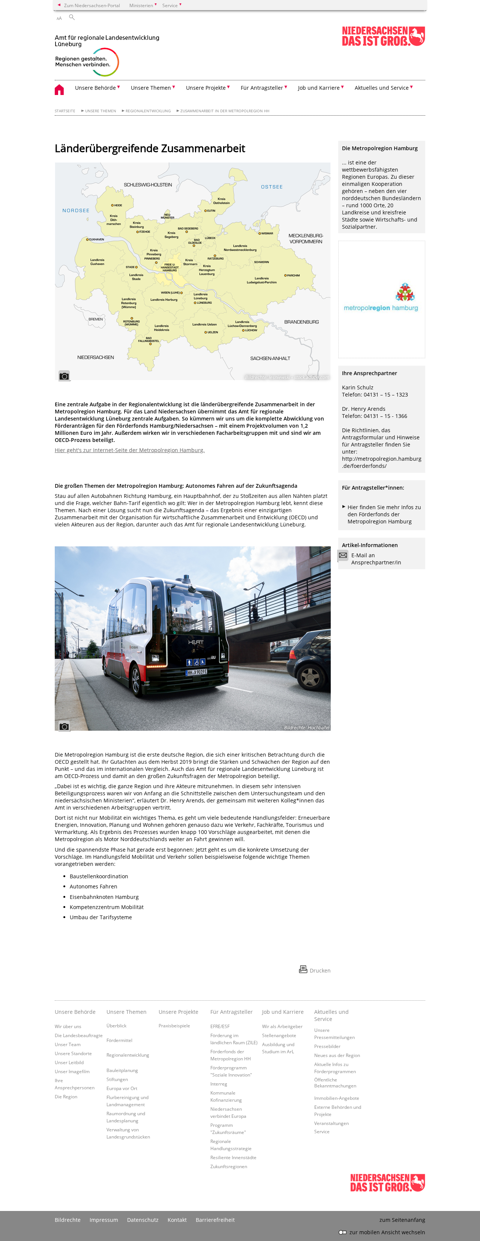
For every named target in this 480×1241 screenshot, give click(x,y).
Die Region (66, 1096)
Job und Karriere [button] (319, 87)
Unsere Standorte (73, 1053)
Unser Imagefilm (72, 1071)
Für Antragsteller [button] (262, 87)
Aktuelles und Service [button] (382, 87)
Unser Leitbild (69, 1062)
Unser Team (68, 1044)
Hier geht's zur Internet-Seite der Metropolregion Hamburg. (130, 450)
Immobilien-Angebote (336, 1098)
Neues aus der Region (337, 1055)
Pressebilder (327, 1046)
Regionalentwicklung (148, 111)
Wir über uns (68, 1026)
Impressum (104, 1219)
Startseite (65, 111)
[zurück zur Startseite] (107, 53)
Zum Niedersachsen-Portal (92, 5)
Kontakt (177, 1219)
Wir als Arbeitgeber (282, 1026)
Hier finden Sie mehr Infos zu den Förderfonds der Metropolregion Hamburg (384, 514)
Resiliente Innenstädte (233, 1157)
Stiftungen (117, 1079)
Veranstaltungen (331, 1123)
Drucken (320, 970)
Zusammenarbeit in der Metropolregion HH (224, 111)
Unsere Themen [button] (151, 87)
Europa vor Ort (121, 1088)
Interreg (218, 1084)
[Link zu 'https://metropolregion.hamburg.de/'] (381, 299)
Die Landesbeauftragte (79, 1035)
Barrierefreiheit (215, 1219)
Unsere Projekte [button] (206, 87)
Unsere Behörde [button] (95, 87)
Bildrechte (68, 1219)
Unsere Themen (100, 111)
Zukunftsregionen (228, 1166)
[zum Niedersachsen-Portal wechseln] (383, 44)
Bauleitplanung (122, 1070)
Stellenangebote (279, 1035)
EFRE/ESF (220, 1026)
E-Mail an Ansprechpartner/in (376, 559)
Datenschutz (143, 1219)
